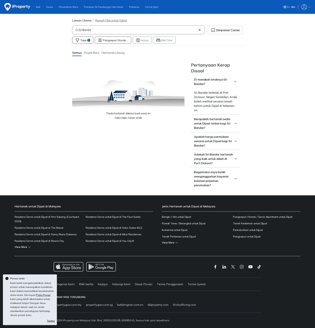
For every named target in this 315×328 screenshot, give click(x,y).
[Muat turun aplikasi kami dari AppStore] (68, 267)
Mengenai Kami (64, 284)
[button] (77, 52)
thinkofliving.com (184, 304)
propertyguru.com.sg (99, 304)
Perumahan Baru (68, 7)
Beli (38, 7)
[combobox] (138, 30)
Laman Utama (81, 20)
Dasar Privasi (143, 284)
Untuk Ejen (151, 7)
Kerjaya (103, 284)
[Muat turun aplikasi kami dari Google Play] (101, 267)
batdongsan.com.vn (130, 304)
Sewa (49, 7)
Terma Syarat (197, 284)
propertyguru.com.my (67, 304)
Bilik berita (86, 284)
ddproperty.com (158, 304)
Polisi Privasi (43, 295)
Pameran (134, 7)
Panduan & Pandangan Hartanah (103, 7)
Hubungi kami (121, 284)
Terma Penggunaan (170, 284)
